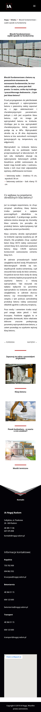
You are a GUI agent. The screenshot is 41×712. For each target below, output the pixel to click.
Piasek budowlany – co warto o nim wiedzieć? (20, 430)
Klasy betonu (20, 392)
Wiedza (13, 20)
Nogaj (6, 20)
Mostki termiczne (20, 468)
